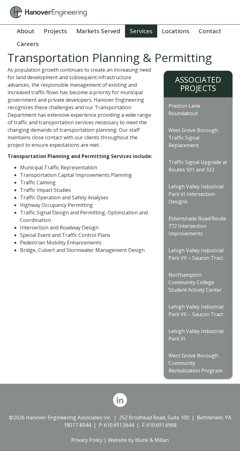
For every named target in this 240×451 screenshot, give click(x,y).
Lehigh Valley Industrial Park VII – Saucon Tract (195, 254)
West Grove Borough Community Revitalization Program (195, 363)
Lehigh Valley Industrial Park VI (195, 335)
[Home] (120, 12)
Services (141, 31)
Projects (55, 31)
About (25, 31)
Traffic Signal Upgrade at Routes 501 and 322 (197, 166)
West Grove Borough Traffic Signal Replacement (193, 138)
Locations (175, 31)
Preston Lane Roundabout (184, 109)
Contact (210, 31)
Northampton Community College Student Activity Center (195, 282)
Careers (28, 44)
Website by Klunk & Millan (138, 440)
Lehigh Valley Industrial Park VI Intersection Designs (195, 194)
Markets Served (98, 31)
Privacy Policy (86, 440)
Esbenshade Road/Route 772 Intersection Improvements (197, 226)
